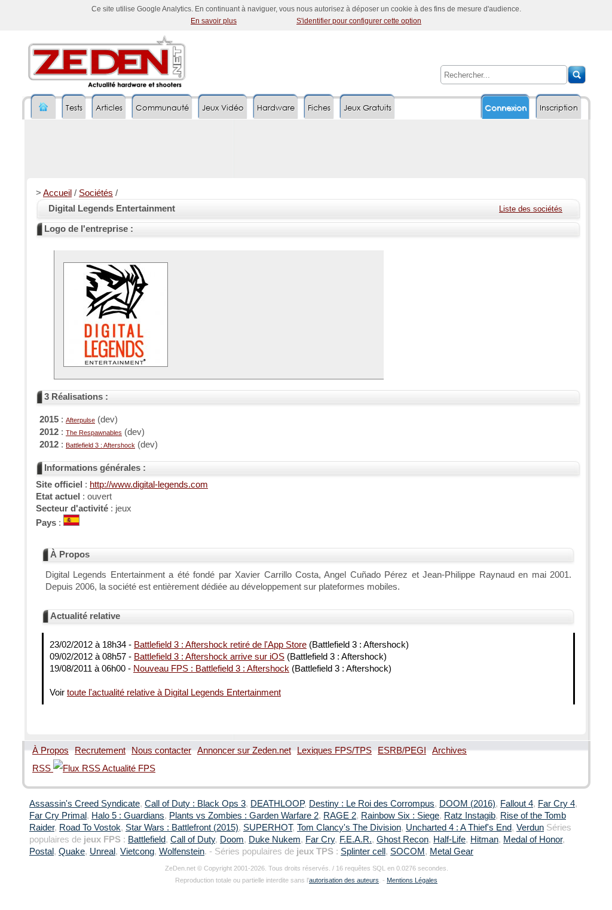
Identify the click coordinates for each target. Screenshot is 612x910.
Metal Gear (451, 851)
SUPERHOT (267, 827)
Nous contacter (161, 750)
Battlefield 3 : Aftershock (100, 445)
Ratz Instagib (469, 815)
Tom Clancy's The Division (349, 827)
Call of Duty (192, 839)
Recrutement (100, 750)
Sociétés (96, 193)
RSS (42, 768)
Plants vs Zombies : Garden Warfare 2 (244, 815)
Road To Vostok (90, 827)
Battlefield (147, 839)
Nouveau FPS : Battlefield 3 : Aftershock (211, 668)
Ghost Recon (403, 839)
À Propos (50, 750)
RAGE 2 (339, 815)
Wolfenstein (181, 851)
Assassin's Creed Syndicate (84, 803)
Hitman (484, 839)
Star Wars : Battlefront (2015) (182, 827)
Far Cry (320, 839)
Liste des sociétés (530, 208)
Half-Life (449, 839)
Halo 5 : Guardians (127, 815)
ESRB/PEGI (402, 750)
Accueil (57, 193)
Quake (72, 851)
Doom (232, 839)
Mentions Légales (412, 880)
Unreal (102, 851)
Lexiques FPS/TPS (334, 750)
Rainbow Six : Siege (400, 815)
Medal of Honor (532, 839)
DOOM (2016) (467, 803)
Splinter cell (363, 851)
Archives (449, 750)
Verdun (530, 827)
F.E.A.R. (355, 839)
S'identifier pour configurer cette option (358, 21)
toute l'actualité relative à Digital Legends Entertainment (174, 692)
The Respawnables (94, 432)
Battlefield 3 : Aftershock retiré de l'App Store (220, 644)
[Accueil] (44, 107)
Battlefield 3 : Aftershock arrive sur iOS (209, 656)
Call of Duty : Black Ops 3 (195, 803)
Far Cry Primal (58, 815)
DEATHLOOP (277, 803)
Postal (41, 851)
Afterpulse (80, 420)
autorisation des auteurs (344, 880)
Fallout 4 (516, 803)
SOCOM (407, 851)
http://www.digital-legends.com (149, 484)
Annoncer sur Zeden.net (244, 750)
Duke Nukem (275, 839)
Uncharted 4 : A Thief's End (459, 827)
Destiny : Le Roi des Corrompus (371, 803)
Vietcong (137, 851)
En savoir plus (214, 21)
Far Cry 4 (556, 803)
